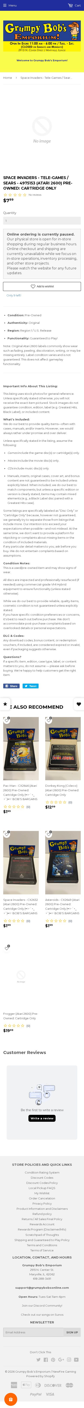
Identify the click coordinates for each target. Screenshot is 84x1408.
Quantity (9, 213)
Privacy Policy (42, 1203)
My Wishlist (42, 1193)
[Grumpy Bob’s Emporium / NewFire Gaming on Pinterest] (53, 1360)
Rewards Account (42, 1224)
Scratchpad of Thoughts (42, 1235)
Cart (77, 5)
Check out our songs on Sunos (42, 1314)
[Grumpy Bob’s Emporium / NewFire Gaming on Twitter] (38, 1360)
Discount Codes (42, 1177)
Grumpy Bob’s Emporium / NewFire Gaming (45, 1371)
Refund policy (42, 1214)
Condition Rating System (42, 1172)
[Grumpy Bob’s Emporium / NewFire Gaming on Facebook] (46, 1360)
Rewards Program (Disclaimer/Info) (42, 1229)
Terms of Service (42, 1250)
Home (7, 77)
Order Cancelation (42, 1198)
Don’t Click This (40, 1352)
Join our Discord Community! (42, 1305)
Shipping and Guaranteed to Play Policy (42, 1240)
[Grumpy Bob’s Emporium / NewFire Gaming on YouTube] (76, 1360)
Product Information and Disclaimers (42, 1208)
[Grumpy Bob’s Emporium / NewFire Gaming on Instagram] (69, 1360)
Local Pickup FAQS (42, 1188)
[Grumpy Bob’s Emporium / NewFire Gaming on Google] (61, 1360)
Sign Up (72, 1332)
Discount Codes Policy (42, 1183)
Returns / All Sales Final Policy (42, 1219)
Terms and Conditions (42, 1245)
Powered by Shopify (40, 1376)
